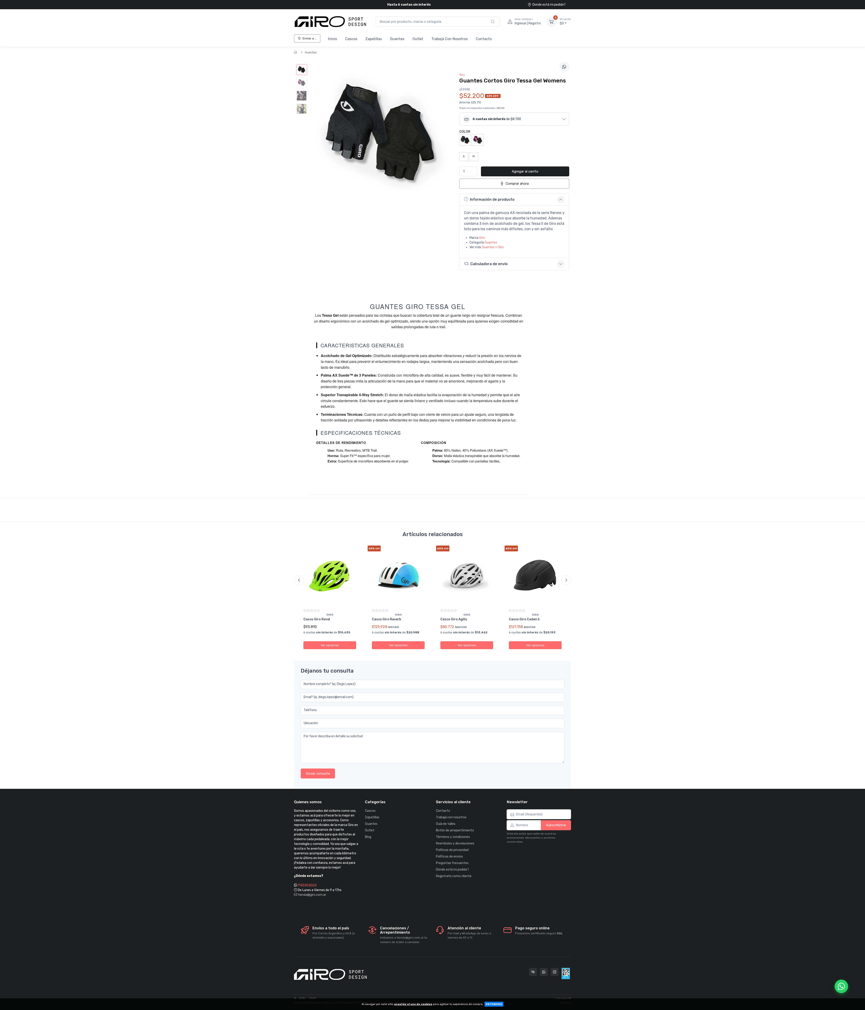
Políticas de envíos (449, 856)
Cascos (351, 39)
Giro (482, 238)
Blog (368, 837)
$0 (565, 21)
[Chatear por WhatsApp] (841, 986)
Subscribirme (556, 825)
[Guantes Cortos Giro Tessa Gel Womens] (301, 69)
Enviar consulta (318, 773)
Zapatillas (373, 39)
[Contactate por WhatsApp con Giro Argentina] (544, 972)
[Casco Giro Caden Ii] (535, 575)
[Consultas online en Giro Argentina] (533, 972)
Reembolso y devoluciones (455, 843)
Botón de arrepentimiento (455, 830)
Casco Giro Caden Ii (524, 619)
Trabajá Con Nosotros (449, 39)
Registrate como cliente (453, 876)
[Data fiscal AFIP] (565, 973)
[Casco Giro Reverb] (398, 575)
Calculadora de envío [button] (489, 264)
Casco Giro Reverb (386, 619)
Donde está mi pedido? (549, 5)
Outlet (417, 39)
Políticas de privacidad (452, 850)
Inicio (332, 39)
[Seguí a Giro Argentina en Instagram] (555, 972)
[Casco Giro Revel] (330, 575)
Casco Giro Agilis (453, 619)
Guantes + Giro (493, 247)
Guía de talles (445, 824)
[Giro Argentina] (330, 21)
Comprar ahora (517, 184)
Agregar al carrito (525, 171)
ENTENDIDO (494, 1004)
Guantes (397, 39)
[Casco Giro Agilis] (467, 575)
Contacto (484, 39)
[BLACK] (465, 139)
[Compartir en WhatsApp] (564, 67)
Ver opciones (330, 645)
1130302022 (307, 885)
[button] (514, 119)
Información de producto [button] (492, 199)
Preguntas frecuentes (452, 863)
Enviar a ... (309, 38)
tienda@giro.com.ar (311, 895)
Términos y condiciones (453, 837)
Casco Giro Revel (316, 619)
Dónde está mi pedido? (452, 869)
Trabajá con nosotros (451, 817)
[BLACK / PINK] (477, 139)
